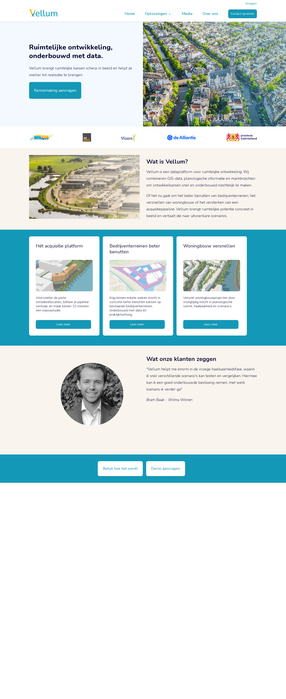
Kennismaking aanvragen (55, 90)
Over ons (210, 13)
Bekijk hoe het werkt (120, 468)
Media (187, 13)
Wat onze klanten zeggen (181, 359)
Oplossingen (156, 13)
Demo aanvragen (165, 468)
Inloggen (251, 3)
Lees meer (63, 324)
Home (130, 13)
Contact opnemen (242, 14)
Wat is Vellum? (167, 162)
